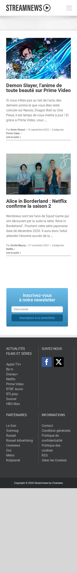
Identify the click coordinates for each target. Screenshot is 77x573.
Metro (10, 455)
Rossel (11, 436)
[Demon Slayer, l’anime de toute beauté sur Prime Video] (38, 58)
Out (8, 450)
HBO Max (13, 404)
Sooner (11, 399)
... (45, 120)
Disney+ (12, 374)
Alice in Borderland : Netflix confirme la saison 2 (36, 203)
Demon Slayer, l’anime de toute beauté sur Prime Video (38, 88)
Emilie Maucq (18, 245)
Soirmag (12, 431)
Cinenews (13, 445)
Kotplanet (13, 460)
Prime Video (13, 133)
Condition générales (56, 431)
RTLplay (12, 394)
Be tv (9, 369)
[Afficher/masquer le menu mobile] (69, 8)
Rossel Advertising (19, 440)
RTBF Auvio (14, 389)
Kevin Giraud (18, 129)
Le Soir (11, 426)
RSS (45, 455)
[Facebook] (47, 362)
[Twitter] (59, 362)
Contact (47, 426)
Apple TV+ (13, 364)
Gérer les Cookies (54, 460)
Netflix (9, 249)
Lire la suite (12, 137)
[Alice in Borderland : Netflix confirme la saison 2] (38, 174)
